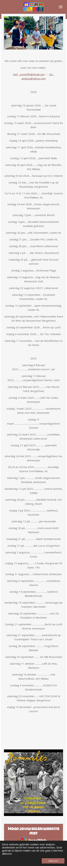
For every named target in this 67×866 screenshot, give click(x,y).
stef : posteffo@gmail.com (29, 74)
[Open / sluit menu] (60, 7)
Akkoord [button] (53, 860)
